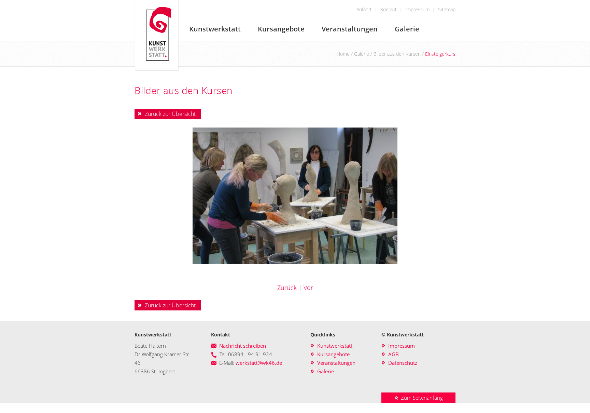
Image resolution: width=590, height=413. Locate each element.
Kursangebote (281, 29)
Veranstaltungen (350, 29)
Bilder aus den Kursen (397, 54)
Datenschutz (402, 362)
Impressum (417, 9)
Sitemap (446, 9)
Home (343, 54)
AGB (393, 354)
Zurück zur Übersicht (170, 114)
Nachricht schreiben (242, 345)
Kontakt (388, 9)
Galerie (407, 29)
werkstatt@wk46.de (259, 362)
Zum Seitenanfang (420, 397)
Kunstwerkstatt (215, 29)
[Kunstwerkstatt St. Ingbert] (157, 69)
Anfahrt (364, 9)
